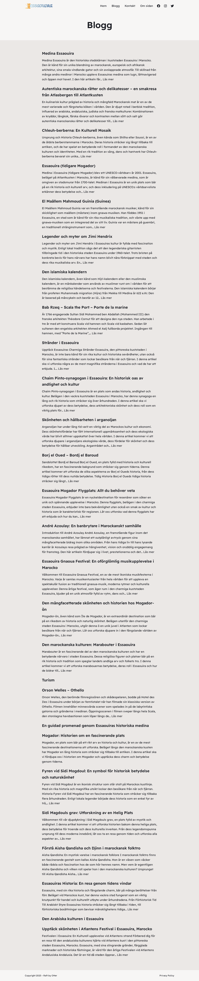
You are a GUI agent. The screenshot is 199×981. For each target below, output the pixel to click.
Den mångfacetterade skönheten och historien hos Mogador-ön (98, 606)
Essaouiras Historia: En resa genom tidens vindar (87, 883)
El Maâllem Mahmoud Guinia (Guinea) (76, 201)
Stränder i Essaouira (60, 342)
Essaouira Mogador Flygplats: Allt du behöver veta (88, 490)
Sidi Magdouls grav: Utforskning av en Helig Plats (87, 812)
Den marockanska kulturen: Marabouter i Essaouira (88, 644)
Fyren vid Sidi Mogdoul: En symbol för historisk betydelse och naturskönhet (95, 774)
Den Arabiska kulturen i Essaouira (73, 918)
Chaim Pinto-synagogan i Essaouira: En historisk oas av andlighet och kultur (92, 381)
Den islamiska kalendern (64, 271)
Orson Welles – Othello (63, 690)
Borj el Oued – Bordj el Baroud (70, 455)
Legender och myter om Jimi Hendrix (77, 236)
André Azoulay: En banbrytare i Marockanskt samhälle (91, 525)
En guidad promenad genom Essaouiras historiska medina (95, 725)
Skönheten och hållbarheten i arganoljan (79, 419)
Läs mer (108, 79)
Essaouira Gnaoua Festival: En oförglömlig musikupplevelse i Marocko (98, 564)
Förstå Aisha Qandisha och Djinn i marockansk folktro (91, 848)
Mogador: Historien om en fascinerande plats (83, 735)
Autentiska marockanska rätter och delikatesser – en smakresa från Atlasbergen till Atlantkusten (99, 91)
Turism (48, 680)
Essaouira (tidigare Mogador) (68, 165)
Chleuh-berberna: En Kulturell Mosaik (76, 130)
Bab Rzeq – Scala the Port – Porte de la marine (85, 307)
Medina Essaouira (58, 53)
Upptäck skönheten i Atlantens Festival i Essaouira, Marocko (97, 928)
